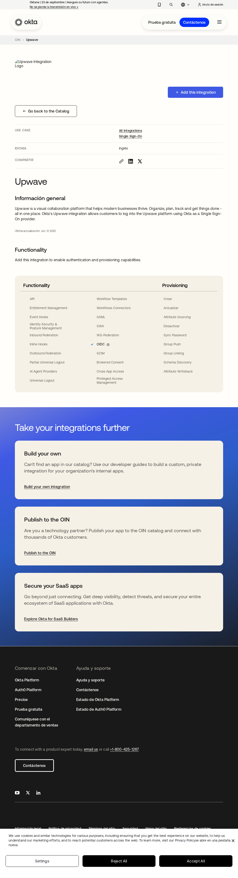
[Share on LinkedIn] (130, 161)
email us (91, 749)
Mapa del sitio (156, 828)
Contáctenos (194, 22)
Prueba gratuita (162, 22)
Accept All (196, 861)
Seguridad (130, 828)
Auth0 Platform (28, 690)
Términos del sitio (102, 828)
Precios (21, 699)
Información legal (28, 828)
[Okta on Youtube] (17, 793)
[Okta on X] (28, 793)
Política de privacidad (65, 828)
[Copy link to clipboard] (121, 161)
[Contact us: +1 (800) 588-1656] (159, 5)
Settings (42, 861)
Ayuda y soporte (90, 680)
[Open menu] (219, 22)
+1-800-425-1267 (124, 749)
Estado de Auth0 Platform (98, 709)
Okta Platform (27, 680)
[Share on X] (140, 161)
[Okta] (26, 22)
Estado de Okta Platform (97, 699)
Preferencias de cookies (192, 828)
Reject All (119, 861)
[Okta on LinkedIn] (38, 793)
